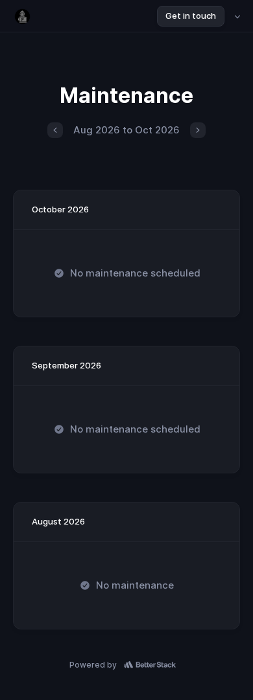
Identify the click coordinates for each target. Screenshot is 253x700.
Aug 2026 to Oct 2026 (126, 130)
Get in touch (190, 15)
